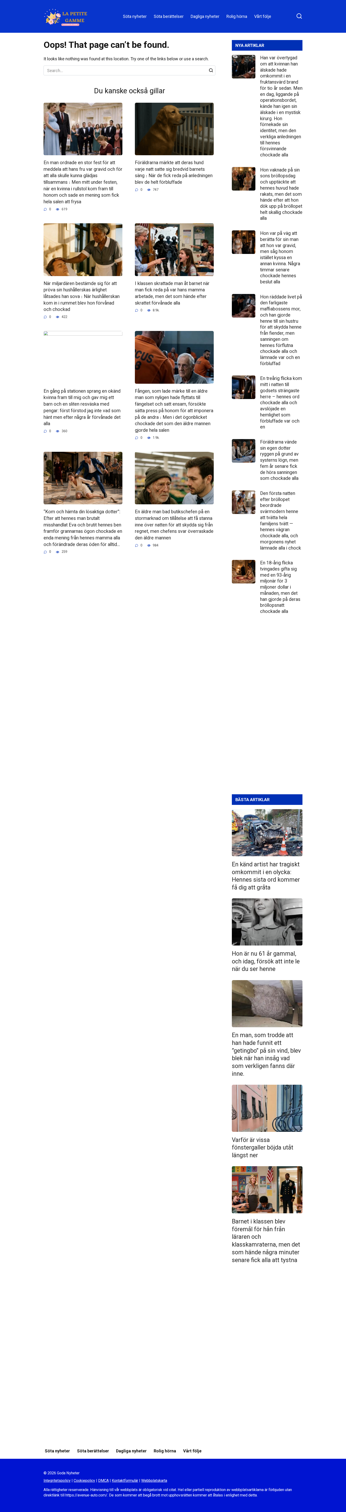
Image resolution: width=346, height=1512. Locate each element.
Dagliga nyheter (205, 16)
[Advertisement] (267, 708)
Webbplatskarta (154, 1480)
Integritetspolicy (57, 1480)
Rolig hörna (236, 16)
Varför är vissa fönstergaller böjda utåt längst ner (262, 1147)
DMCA (103, 1480)
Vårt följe (262, 16)
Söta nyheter (135, 16)
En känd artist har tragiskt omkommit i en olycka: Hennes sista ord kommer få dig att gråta (266, 876)
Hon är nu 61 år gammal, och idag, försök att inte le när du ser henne (266, 961)
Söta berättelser (169, 16)
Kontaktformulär (125, 1480)
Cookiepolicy (84, 1480)
